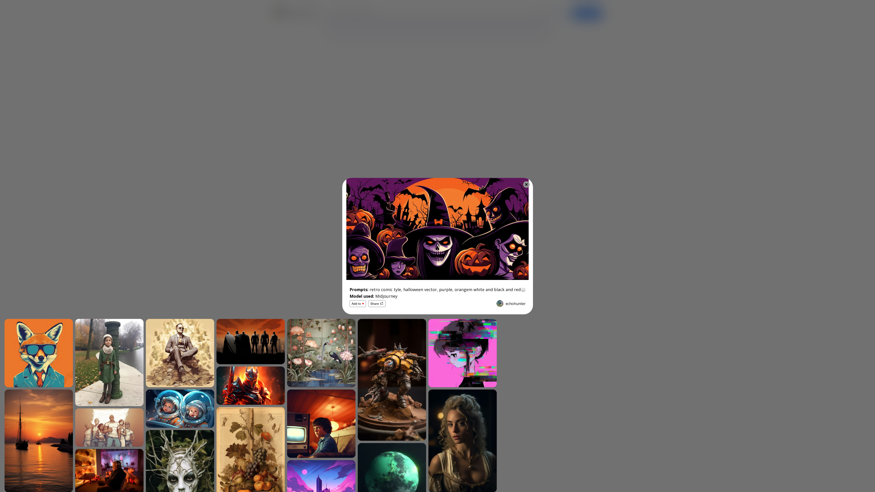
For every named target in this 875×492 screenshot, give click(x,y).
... (523, 290)
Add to (358, 303)
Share (374, 303)
